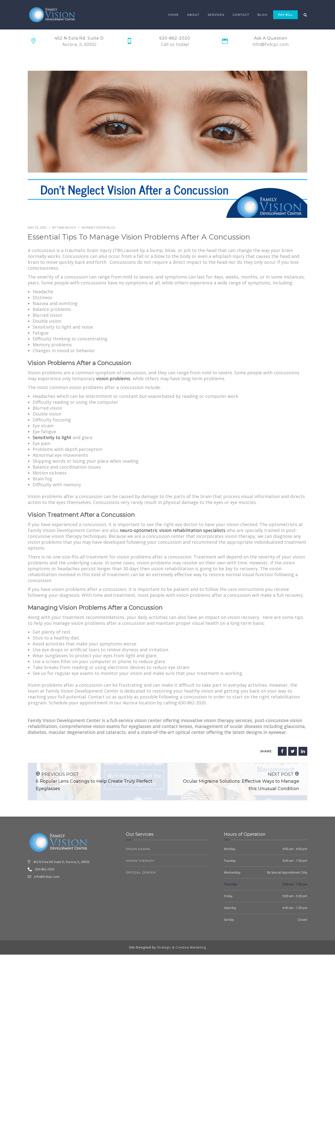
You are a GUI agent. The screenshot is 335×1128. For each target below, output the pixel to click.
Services (216, 14)
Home (173, 14)
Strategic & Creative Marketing (181, 947)
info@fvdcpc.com (47, 876)
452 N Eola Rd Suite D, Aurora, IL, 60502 (61, 862)
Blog (263, 14)
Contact (240, 14)
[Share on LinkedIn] (302, 751)
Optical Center (141, 872)
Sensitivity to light (52, 437)
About (193, 14)
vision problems (113, 378)
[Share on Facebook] (282, 751)
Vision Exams (138, 849)
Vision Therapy (140, 861)
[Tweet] (292, 751)
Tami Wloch (66, 227)
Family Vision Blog (100, 227)
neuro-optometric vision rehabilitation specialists (172, 530)
